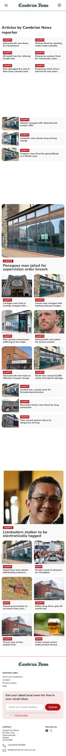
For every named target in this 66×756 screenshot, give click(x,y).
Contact (6, 679)
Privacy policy (9, 682)
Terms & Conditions (12, 676)
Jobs (4, 686)
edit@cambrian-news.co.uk (21, 750)
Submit (53, 707)
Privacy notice (21, 715)
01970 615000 (18, 745)
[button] (6, 5)
